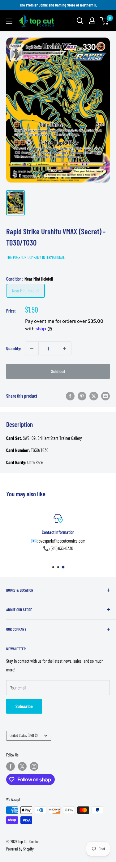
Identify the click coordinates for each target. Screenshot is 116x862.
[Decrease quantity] (31, 348)
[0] (105, 21)
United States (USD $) (23, 735)
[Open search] (80, 20)
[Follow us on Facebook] (10, 766)
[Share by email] (105, 395)
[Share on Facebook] (70, 395)
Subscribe (24, 706)
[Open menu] (9, 21)
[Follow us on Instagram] (34, 766)
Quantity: (13, 348)
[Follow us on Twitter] (22, 766)
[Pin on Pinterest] (82, 395)
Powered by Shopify (20, 848)
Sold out (58, 371)
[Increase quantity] (64, 348)
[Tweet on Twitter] (93, 395)
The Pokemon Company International (35, 257)
